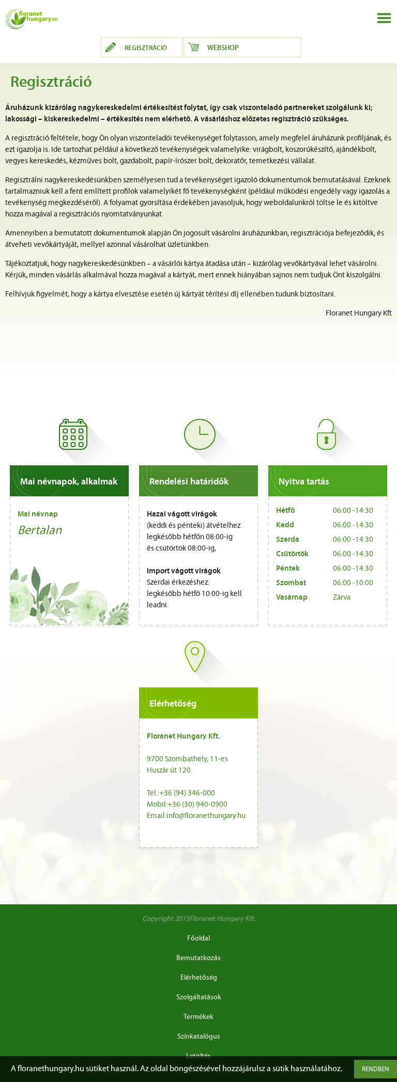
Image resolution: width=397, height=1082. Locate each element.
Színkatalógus (198, 1037)
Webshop (223, 48)
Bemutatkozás (198, 958)
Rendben (375, 1069)
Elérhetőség (198, 978)
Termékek (198, 1017)
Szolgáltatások (198, 997)
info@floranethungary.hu (206, 816)
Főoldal (198, 939)
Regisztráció (146, 48)
